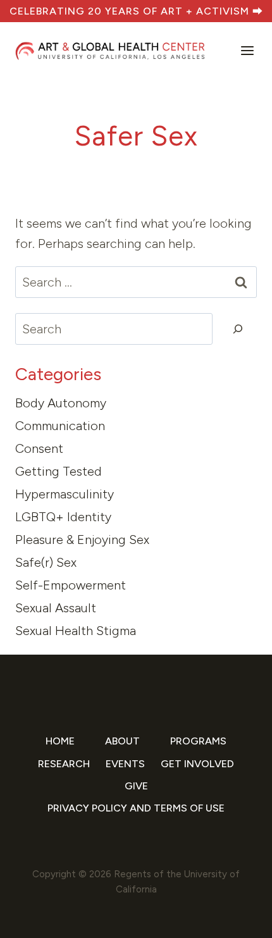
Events (125, 764)
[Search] (238, 329)
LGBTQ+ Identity (63, 516)
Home (60, 741)
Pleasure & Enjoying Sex (82, 539)
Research (64, 764)
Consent (39, 448)
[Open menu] (246, 51)
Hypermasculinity (64, 494)
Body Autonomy (60, 402)
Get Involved (197, 764)
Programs (198, 741)
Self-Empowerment (70, 585)
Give (136, 786)
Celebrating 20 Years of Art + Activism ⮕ (136, 11)
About (122, 741)
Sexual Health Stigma (75, 630)
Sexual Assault (55, 607)
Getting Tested (58, 471)
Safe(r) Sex (46, 562)
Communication (60, 425)
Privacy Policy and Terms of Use (136, 808)
